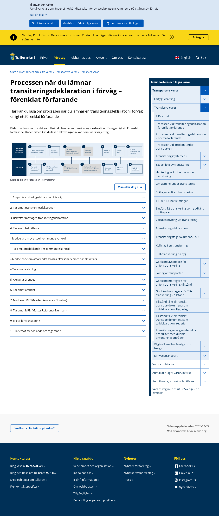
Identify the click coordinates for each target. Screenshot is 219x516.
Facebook (185, 466)
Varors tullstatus (163, 364)
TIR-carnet (162, 116)
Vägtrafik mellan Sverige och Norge (172, 346)
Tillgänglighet (82, 493)
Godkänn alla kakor (44, 23)
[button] (78, 198)
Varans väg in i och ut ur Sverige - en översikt (175, 391)
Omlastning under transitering (175, 184)
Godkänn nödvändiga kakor (81, 23)
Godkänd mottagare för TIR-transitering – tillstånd (174, 293)
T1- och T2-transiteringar (172, 201)
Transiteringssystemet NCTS (174, 156)
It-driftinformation (85, 480)
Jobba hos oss (82, 473)
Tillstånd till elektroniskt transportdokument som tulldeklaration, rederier (172, 319)
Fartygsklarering (164, 99)
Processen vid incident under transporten (175, 146)
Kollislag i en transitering (172, 245)
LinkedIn (185, 473)
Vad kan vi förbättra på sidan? (37, 428)
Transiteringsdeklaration (172, 228)
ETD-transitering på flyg (171, 254)
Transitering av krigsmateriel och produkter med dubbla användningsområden (177, 334)
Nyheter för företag (136, 466)
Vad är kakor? (38, 15)
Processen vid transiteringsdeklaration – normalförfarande (181, 136)
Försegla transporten (169, 273)
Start (13, 71)
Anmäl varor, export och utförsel (173, 381)
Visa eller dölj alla (130, 187)
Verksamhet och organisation (92, 466)
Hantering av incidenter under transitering (175, 174)
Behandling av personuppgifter (93, 500)
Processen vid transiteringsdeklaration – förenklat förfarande (181, 126)
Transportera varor (66, 71)
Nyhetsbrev (186, 487)
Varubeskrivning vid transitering (176, 220)
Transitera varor (89, 71)
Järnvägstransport (166, 356)
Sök (203, 58)
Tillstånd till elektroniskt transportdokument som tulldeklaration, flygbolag (172, 305)
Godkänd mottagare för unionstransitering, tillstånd (174, 282)
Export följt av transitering (173, 165)
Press (127, 480)
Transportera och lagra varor (35, 71)
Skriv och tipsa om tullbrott (27, 480)
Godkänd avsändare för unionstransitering (171, 263)
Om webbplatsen (84, 486)
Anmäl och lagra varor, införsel (172, 373)
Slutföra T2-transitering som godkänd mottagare (180, 210)
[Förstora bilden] (77, 176)
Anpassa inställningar (126, 23)
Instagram (186, 480)
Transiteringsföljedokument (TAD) (177, 237)
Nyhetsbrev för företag (138, 473)
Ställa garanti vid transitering (174, 192)
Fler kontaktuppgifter (23, 486)
